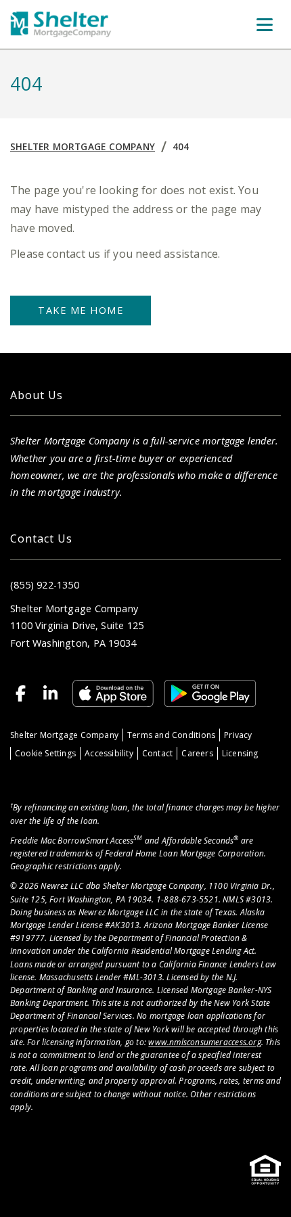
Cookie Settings (45, 753)
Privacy (238, 735)
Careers (196, 753)
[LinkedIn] (51, 693)
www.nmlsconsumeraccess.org (204, 1042)
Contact (157, 753)
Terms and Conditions (171, 735)
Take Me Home (80, 310)
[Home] (61, 25)
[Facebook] (21, 693)
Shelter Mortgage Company (82, 146)
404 (181, 146)
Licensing (240, 753)
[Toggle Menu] (264, 24)
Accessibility (109, 753)
